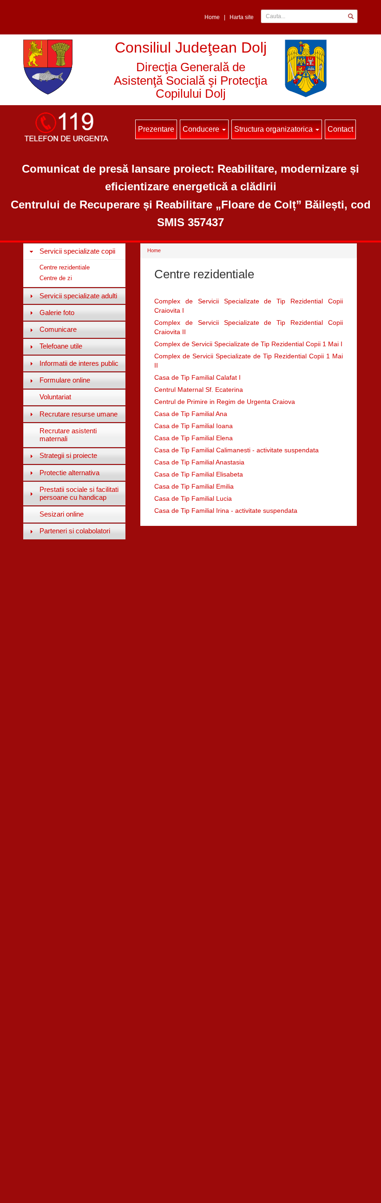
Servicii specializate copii (77, 251)
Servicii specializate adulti (78, 296)
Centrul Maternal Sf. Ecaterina (198, 389)
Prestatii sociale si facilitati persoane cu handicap (78, 493)
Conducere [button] (202, 129)
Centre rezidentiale (64, 267)
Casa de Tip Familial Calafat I (197, 377)
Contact (340, 129)
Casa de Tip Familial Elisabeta (198, 474)
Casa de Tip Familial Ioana (193, 426)
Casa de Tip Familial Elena (193, 438)
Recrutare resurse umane (78, 414)
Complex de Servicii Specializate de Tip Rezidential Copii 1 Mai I (248, 344)
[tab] (74, 251)
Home (212, 17)
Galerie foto (56, 312)
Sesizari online (61, 514)
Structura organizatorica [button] (274, 129)
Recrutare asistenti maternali (68, 435)
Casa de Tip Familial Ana (190, 413)
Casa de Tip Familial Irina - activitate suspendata (225, 510)
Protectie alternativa (69, 473)
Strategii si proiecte (68, 455)
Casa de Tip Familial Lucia (193, 498)
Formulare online (64, 380)
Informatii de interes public (78, 363)
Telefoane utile (60, 346)
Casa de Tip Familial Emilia (194, 486)
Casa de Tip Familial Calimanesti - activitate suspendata (236, 450)
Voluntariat (55, 397)
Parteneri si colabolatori (74, 531)
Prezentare (156, 129)
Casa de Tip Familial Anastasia (199, 462)
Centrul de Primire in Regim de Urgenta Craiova (224, 401)
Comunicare (58, 329)
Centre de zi (55, 278)
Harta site (242, 17)
